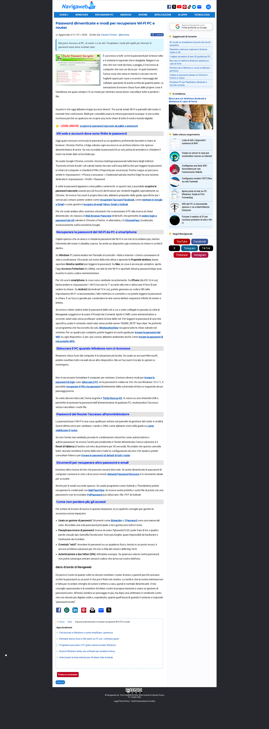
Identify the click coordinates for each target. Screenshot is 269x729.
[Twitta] (108, 612)
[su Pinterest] (184, 9)
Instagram (200, 255)
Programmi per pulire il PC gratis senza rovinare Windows (87, 645)
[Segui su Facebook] (169, 9)
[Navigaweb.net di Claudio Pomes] (78, 11)
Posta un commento (67, 674)
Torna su (60, 682)
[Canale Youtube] (179, 8)
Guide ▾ (63, 14)
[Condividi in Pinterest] (84, 612)
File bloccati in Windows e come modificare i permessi (86, 632)
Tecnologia (202, 14)
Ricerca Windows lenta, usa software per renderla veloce (87, 651)
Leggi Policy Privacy (122, 701)
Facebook (199, 241)
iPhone (142, 14)
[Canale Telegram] (194, 9)
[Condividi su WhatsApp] (66, 612)
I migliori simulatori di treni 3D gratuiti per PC (190, 56)
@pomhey (124, 34)
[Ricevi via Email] (199, 9)
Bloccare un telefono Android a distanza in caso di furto (187, 100)
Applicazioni (162, 14)
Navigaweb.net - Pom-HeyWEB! (119, 695)
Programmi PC (104, 14)
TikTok (206, 248)
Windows (81, 14)
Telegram (189, 248)
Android (125, 14)
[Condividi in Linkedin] (75, 612)
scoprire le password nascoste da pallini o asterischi (109, 126)
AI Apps (182, 14)
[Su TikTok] (189, 9)
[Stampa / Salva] (92, 610)
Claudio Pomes (109, 34)
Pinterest (182, 255)
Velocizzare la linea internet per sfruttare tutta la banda (86, 657)
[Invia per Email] (101, 613)
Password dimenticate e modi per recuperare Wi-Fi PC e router (105, 25)
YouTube (182, 241)
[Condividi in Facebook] (59, 612)
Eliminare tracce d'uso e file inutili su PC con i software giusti (89, 638)
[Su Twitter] (174, 8)
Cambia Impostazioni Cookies (143, 701)
